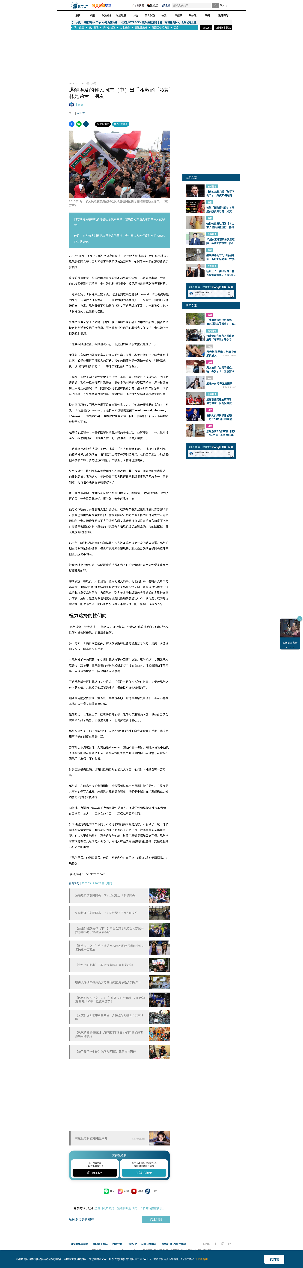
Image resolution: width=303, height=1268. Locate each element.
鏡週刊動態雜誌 (127, 1208)
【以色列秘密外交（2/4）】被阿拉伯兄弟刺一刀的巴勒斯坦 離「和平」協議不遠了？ (110, 999)
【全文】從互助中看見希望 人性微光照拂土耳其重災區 (109, 1017)
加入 (112, 1191)
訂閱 (140, 1191)
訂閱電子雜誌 (100, 1244)
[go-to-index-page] (79, 5)
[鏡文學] (153, 5)
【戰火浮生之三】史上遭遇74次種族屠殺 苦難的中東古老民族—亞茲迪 (110, 947)
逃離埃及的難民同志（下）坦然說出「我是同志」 (106, 895)
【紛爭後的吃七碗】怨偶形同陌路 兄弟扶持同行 (105, 1051)
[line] (206, 1243)
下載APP (132, 1244)
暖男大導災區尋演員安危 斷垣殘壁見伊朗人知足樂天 (108, 982)
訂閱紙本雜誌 (223, 27)
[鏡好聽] (138, 5)
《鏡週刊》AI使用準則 (173, 1244)
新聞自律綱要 (148, 1244)
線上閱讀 (156, 1219)
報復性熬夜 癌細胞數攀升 (91, 1138)
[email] (230, 1243)
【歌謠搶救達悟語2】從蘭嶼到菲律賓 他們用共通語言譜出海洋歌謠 (109, 1034)
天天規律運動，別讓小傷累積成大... (221, 353)
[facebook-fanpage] (215, 1243)
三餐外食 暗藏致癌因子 (219, 383)
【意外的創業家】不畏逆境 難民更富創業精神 (104, 965)
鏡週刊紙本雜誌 (104, 1208)
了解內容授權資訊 (151, 1208)
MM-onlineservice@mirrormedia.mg (121, 1250)
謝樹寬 (81, 113)
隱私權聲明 (201, 1259)
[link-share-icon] (86, 124)
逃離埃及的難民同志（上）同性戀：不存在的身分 (106, 913)
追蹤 (126, 1191)
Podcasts (206, 27)
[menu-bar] (227, 5)
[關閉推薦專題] (299, 618)
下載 (154, 1191)
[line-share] (79, 124)
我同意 (274, 1259)
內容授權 (117, 1244)
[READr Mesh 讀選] (166, 5)
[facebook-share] (71, 124)
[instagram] (222, 1243)
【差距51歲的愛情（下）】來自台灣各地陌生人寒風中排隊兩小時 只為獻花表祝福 (109, 930)
